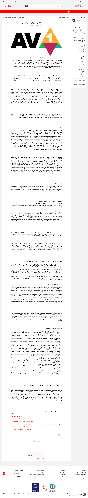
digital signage (81, 86)
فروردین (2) (81, 71)
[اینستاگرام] (68, 11)
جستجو (26, 6)
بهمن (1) (82, 63)
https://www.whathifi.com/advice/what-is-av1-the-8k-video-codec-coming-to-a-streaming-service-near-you (36, 424)
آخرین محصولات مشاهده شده (37, 474)
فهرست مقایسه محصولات (38, 476)
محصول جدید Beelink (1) (79, 29)
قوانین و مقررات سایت (81, 472)
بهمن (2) (82, 53)
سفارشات (63, 474)
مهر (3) (82, 76)
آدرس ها (63, 476)
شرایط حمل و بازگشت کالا (80, 474)
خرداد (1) (82, 67)
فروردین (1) (81, 49)
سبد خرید (63, 478)
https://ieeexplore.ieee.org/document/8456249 (22, 429)
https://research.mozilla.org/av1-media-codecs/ (22, 427)
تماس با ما (83, 478)
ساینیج (75, 84)
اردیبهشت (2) (81, 69)
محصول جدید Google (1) (79, 27)
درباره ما (84, 476)
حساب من (62, 472)
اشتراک (4, 473)
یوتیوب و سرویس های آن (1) (79, 33)
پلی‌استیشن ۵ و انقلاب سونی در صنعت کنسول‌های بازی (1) (78, 37)
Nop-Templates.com (72, 495)
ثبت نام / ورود (17, 1)
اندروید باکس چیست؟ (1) (79, 31)
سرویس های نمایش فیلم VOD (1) (79, 41)
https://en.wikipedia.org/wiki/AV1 (18, 419)
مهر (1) (82, 59)
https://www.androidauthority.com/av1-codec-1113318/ (23, 421)
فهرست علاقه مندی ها (39, 478)
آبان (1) (82, 58)
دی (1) (82, 55)
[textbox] (80, 20)
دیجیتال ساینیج (81, 84)
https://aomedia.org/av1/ (17, 416)
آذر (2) (82, 74)
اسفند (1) (82, 51)
